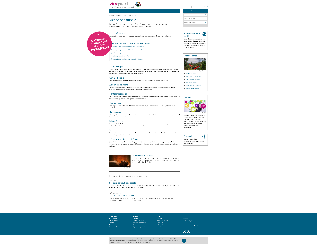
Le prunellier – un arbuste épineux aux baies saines (128, 46)
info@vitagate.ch (196, 225)
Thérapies (111, 222)
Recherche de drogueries (139, 222)
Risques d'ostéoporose (192, 89)
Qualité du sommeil (192, 74)
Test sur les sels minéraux (193, 77)
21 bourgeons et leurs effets (121, 56)
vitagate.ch (113, 216)
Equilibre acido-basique (193, 86)
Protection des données (163, 224)
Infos (158, 216)
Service (135, 216)
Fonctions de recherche (190, 26)
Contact (195, 7)
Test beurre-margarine (193, 80)
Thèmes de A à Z (113, 220)
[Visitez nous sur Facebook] (188, 231)
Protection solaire (191, 83)
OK (184, 240)
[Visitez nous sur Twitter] (184, 231)
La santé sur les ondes (115, 224)
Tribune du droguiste (138, 220)
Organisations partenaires (139, 227)
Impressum (159, 218)
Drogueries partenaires (139, 224)
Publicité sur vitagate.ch (162, 227)
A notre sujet (186, 7)
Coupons (135, 218)
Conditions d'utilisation (162, 220)
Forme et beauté (113, 218)
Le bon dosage (117, 53)
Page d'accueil (113, 15)
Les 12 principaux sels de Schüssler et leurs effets (127, 50)
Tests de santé (113, 227)
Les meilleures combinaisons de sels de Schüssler (128, 59)
